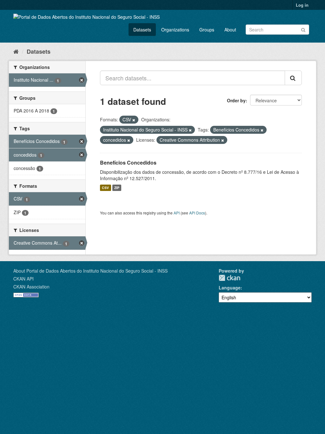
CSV (105, 187)
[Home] (16, 51)
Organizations (175, 29)
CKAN (229, 278)
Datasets (142, 29)
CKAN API (23, 278)
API (177, 212)
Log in (302, 5)
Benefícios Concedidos (128, 162)
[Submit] (303, 29)
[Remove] (133, 119)
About (230, 29)
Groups (206, 29)
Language (230, 287)
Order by (236, 100)
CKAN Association (31, 286)
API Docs (197, 212)
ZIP (116, 187)
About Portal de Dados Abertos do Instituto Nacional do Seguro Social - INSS (90, 271)
